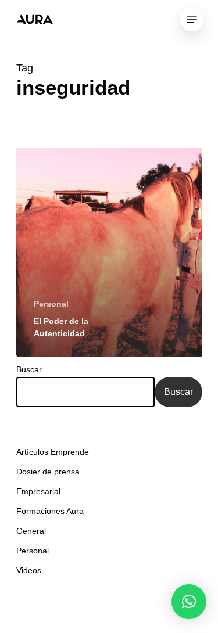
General (31, 530)
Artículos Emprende (52, 451)
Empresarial (38, 491)
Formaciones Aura (50, 511)
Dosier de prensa (48, 471)
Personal (51, 303)
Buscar (29, 369)
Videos (28, 570)
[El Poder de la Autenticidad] (109, 252)
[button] (188, 601)
